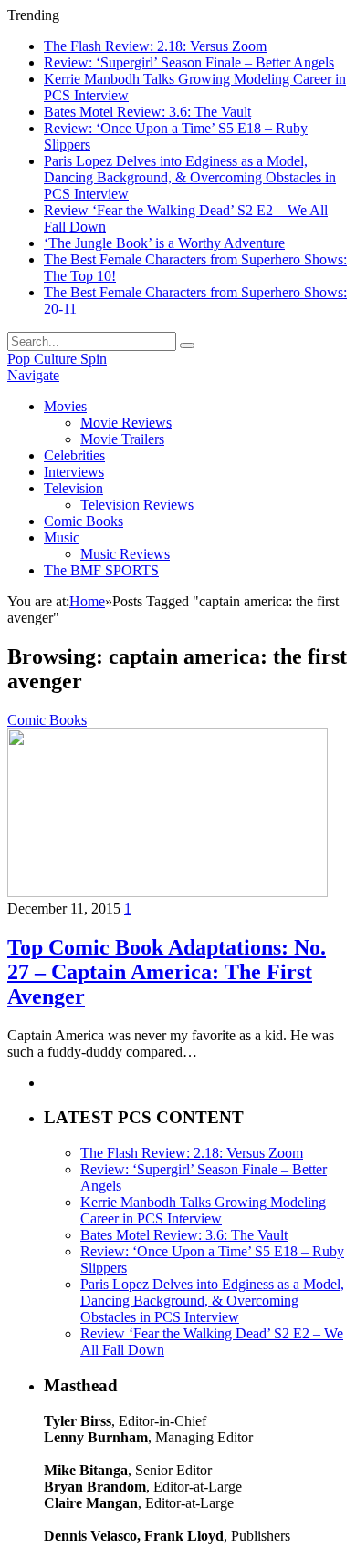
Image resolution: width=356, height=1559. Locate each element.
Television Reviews (137, 504)
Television (73, 488)
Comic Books (83, 521)
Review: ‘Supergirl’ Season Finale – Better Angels (189, 62)
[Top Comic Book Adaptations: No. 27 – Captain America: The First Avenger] (167, 892)
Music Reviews (125, 554)
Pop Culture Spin (57, 359)
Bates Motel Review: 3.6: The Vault (147, 111)
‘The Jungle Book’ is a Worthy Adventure (164, 243)
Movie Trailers (122, 439)
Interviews (74, 472)
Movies (65, 406)
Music (61, 537)
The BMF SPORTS (101, 570)
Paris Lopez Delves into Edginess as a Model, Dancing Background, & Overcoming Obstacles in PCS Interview (190, 177)
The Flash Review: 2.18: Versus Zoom (155, 46)
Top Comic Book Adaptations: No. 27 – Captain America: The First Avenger (166, 971)
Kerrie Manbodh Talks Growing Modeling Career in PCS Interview (203, 1210)
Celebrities (74, 455)
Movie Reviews (126, 422)
